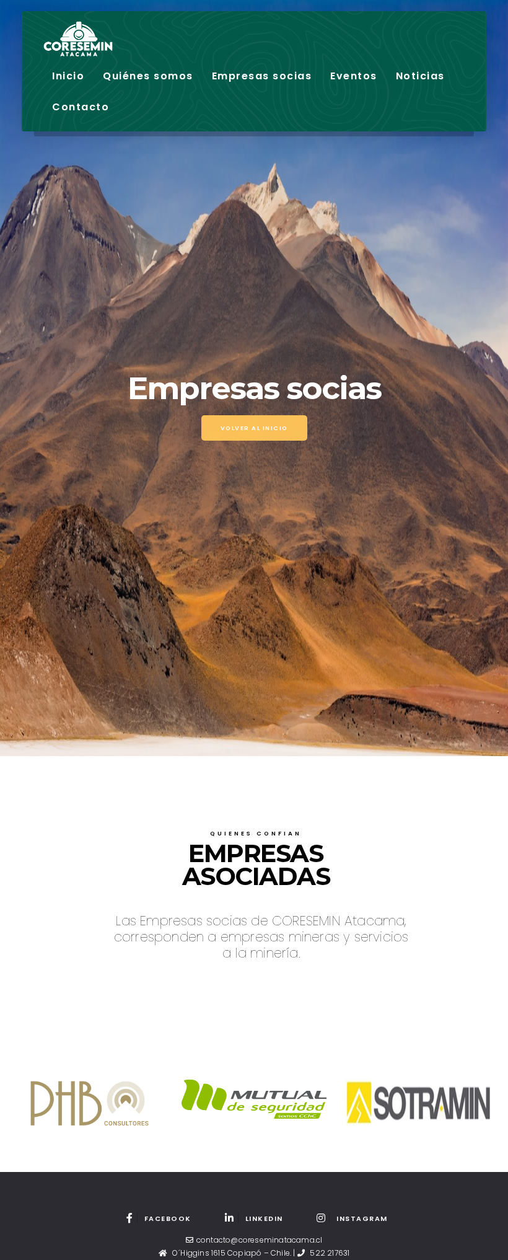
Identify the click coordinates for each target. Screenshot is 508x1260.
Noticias (420, 76)
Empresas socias (262, 76)
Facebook (167, 1218)
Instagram (362, 1218)
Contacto (80, 107)
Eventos (353, 76)
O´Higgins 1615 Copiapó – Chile (231, 1253)
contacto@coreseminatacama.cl (259, 1240)
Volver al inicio (254, 428)
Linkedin (264, 1218)
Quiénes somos (148, 76)
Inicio (68, 76)
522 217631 (329, 1253)
